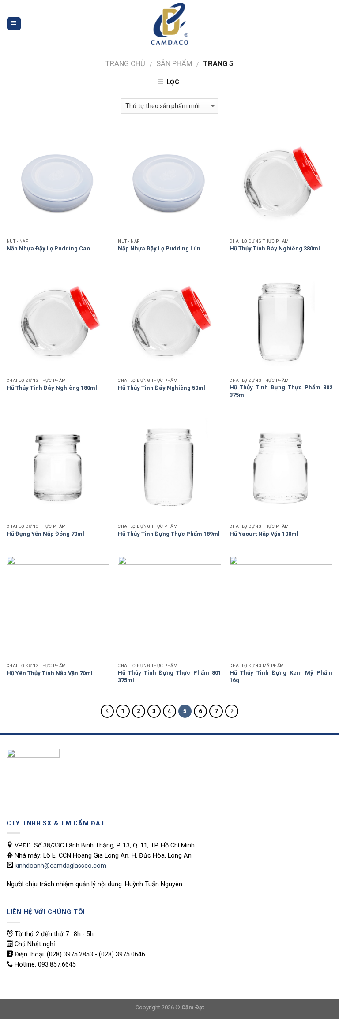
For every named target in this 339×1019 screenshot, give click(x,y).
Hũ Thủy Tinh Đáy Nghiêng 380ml (275, 248)
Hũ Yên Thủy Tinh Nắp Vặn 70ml (50, 673)
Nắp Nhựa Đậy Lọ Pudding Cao (48, 248)
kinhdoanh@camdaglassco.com (60, 866)
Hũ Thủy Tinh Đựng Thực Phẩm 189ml (169, 533)
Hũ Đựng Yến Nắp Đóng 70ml (45, 533)
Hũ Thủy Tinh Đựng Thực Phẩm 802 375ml (281, 391)
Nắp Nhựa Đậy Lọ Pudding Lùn (159, 248)
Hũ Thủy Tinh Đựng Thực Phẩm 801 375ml (169, 676)
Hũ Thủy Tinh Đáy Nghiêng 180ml (52, 387)
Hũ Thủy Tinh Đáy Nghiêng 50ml (161, 387)
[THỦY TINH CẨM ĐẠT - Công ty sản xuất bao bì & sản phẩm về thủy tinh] (169, 23)
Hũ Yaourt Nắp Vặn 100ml (264, 533)
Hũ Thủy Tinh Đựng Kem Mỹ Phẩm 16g (281, 676)
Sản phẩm (174, 64)
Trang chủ (125, 64)
